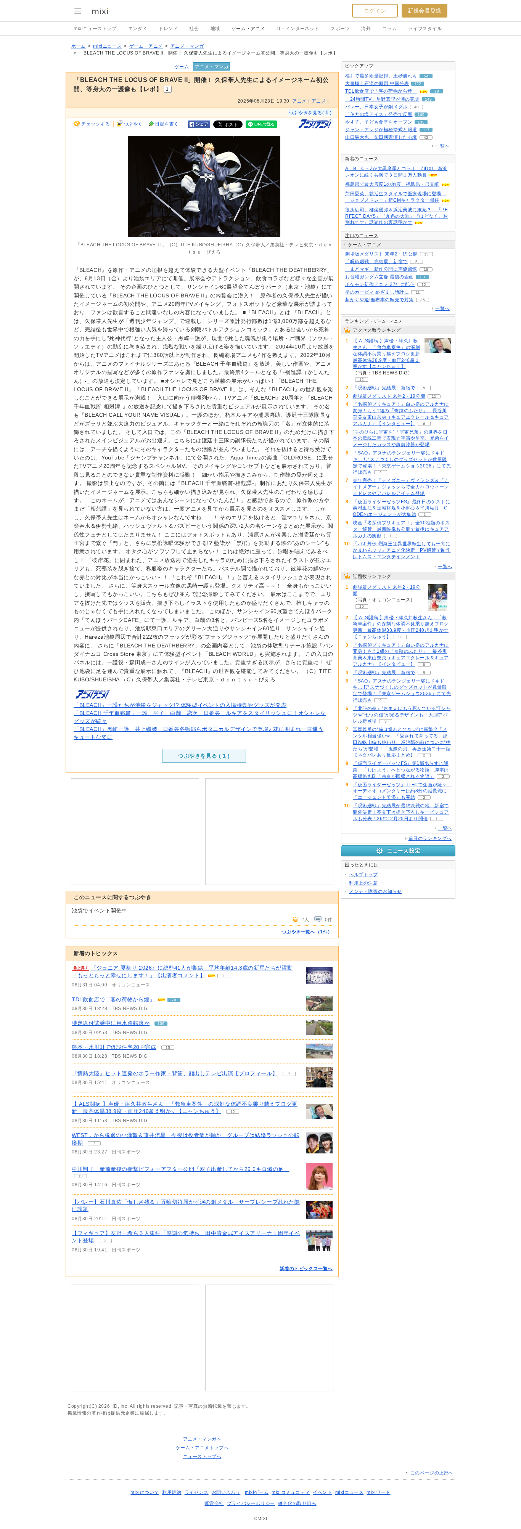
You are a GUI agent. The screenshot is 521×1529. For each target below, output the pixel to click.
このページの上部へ (431, 1473)
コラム (390, 28)
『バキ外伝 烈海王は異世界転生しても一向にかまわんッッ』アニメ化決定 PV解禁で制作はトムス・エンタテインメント (402, 550)
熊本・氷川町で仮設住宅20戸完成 (114, 1047)
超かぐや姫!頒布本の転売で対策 (379, 299)
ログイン (375, 11)
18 (426, 269)
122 (417, 84)
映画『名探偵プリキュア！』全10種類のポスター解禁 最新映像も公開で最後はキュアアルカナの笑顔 (401, 529)
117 (426, 130)
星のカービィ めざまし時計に (377, 292)
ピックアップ (359, 66)
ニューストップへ (202, 1456)
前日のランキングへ (430, 838)
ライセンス (197, 1492)
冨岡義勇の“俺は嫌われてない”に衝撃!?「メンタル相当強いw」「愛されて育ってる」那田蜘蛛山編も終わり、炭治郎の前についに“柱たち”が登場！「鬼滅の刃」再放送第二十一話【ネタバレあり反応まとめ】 (402, 742)
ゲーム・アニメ (248, 28)
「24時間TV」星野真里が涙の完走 (382, 99)
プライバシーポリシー (251, 1503)
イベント (322, 1492)
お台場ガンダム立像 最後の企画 (379, 276)
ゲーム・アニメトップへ (202, 1447)
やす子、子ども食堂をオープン (378, 122)
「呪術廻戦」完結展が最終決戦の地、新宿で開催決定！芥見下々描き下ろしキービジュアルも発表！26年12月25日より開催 (401, 812)
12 (232, 1112)
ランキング (357, 321)
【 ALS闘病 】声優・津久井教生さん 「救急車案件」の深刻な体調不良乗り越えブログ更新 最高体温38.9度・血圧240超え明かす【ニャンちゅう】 (388, 353)
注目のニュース (361, 235)
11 (418, 292)
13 (80, 1176)
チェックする (95, 124)
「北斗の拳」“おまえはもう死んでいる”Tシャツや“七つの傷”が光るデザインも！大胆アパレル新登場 (401, 715)
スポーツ (340, 28)
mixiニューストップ (95, 28)
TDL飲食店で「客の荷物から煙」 (113, 999)
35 (422, 300)
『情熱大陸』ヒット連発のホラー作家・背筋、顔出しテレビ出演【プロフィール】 (175, 1073)
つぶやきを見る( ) (310, 112)
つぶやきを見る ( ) (204, 756)
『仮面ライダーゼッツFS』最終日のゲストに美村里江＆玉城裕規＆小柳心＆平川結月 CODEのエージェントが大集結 (401, 508)
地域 (215, 28)
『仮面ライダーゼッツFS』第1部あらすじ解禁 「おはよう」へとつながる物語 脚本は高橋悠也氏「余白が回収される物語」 (401, 770)
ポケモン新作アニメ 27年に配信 (380, 284)
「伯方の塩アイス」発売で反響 (378, 114)
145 (421, 114)
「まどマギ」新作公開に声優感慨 (381, 269)
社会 (194, 28)
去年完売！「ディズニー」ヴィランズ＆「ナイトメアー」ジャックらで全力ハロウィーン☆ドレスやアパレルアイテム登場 (401, 487)
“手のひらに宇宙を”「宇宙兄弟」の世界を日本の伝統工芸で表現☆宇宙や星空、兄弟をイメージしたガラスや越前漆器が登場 (401, 438)
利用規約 (171, 1492)
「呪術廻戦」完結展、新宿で (376, 261)
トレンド (168, 28)
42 (426, 137)
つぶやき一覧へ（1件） (307, 932)
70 (174, 1000)
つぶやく (133, 124)
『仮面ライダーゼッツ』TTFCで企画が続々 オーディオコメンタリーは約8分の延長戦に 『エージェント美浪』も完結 (402, 791)
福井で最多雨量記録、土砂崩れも (381, 76)
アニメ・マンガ (187, 46)
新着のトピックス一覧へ (306, 1268)
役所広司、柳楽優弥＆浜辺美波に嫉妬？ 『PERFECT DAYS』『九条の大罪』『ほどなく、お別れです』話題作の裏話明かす (396, 216)
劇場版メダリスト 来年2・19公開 (381, 254)
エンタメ (137, 28)
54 (426, 76)
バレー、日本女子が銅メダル (376, 106)
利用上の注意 (363, 883)
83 (422, 277)
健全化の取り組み (297, 1503)
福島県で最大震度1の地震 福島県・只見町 (392, 184)
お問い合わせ (226, 1492)
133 (421, 122)
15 (168, 1048)
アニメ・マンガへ (202, 1439)
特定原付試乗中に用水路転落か (111, 1023)
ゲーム (182, 66)
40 (416, 107)
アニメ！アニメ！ (311, 101)
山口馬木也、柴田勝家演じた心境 (381, 137)
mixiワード (378, 1492)
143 (428, 99)
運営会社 (214, 1503)
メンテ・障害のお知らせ (375, 891)
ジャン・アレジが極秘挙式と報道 (381, 129)
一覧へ (442, 146)
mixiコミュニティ (291, 1492)
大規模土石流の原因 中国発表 (377, 83)
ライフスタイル (425, 28)
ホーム (78, 46)
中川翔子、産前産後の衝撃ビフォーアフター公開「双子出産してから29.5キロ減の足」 (180, 1169)
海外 (366, 28)
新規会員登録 (424, 11)
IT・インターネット (298, 28)
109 (161, 1023)
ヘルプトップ (363, 874)
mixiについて (144, 1492)
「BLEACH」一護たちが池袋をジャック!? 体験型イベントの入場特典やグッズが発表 (180, 705)
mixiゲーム (257, 1492)
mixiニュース (107, 46)
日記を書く (167, 124)
